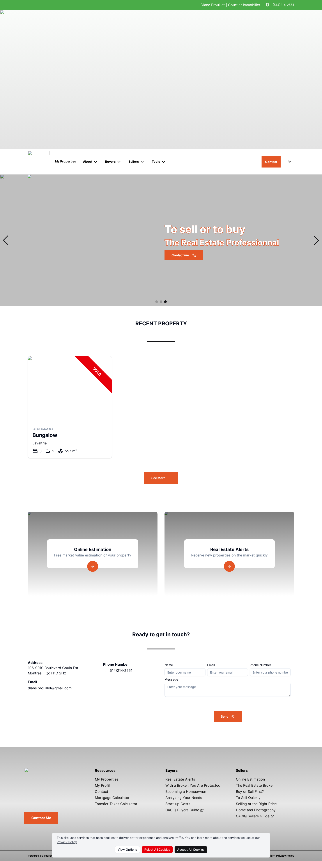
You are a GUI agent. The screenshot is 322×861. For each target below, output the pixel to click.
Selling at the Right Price (256, 804)
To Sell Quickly (248, 797)
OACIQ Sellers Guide (253, 816)
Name (169, 665)
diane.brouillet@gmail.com (50, 688)
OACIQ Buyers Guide (182, 810)
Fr (289, 162)
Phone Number (260, 665)
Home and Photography (256, 810)
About (87, 161)
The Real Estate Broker (255, 785)
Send (224, 716)
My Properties (65, 161)
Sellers (134, 161)
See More (158, 478)
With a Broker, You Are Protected (192, 785)
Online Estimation (250, 779)
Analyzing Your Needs (183, 797)
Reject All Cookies (157, 849)
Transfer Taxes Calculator (116, 804)
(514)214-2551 (283, 5)
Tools (156, 161)
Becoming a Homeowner (185, 791)
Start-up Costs (177, 804)
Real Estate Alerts (180, 779)
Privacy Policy (67, 842)
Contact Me (41, 818)
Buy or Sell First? (250, 791)
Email (211, 665)
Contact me (180, 255)
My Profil (102, 785)
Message (171, 679)
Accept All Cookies (191, 849)
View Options (127, 849)
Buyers (110, 161)
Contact (271, 162)
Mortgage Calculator (112, 797)
